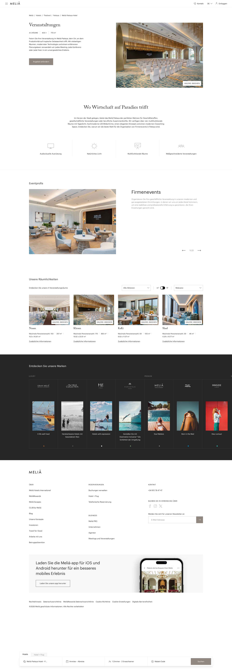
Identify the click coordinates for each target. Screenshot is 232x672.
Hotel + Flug (94, 496)
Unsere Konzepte (36, 519)
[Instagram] (155, 506)
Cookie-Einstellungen (121, 602)
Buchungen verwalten (98, 490)
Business (93, 515)
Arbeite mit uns (35, 536)
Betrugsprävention (37, 542)
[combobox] (209, 3)
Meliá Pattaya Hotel (69, 15)
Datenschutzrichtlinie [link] (52, 602)
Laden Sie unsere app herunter (53, 583)
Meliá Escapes (35, 502)
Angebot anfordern (41, 61)
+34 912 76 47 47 (155, 490)
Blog (31, 513)
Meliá (31, 15)
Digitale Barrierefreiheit (142, 602)
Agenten (92, 533)
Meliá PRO (93, 521)
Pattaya (56, 15)
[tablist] (116, 654)
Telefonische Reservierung (100, 502)
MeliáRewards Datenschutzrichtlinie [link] (78, 602)
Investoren (33, 525)
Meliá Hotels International (40, 490)
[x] (160, 506)
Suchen (201, 661)
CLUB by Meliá (35, 508)
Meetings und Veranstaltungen (102, 538)
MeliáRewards (35, 496)
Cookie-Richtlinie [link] (103, 602)
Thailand (47, 15)
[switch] (162, 287)
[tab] (25, 654)
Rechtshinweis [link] (35, 602)
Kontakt (152, 485)
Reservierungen (96, 485)
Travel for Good (35, 531)
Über (31, 485)
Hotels (38, 15)
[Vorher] (184, 250)
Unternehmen (94, 527)
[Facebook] (150, 506)
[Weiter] (199, 250)
